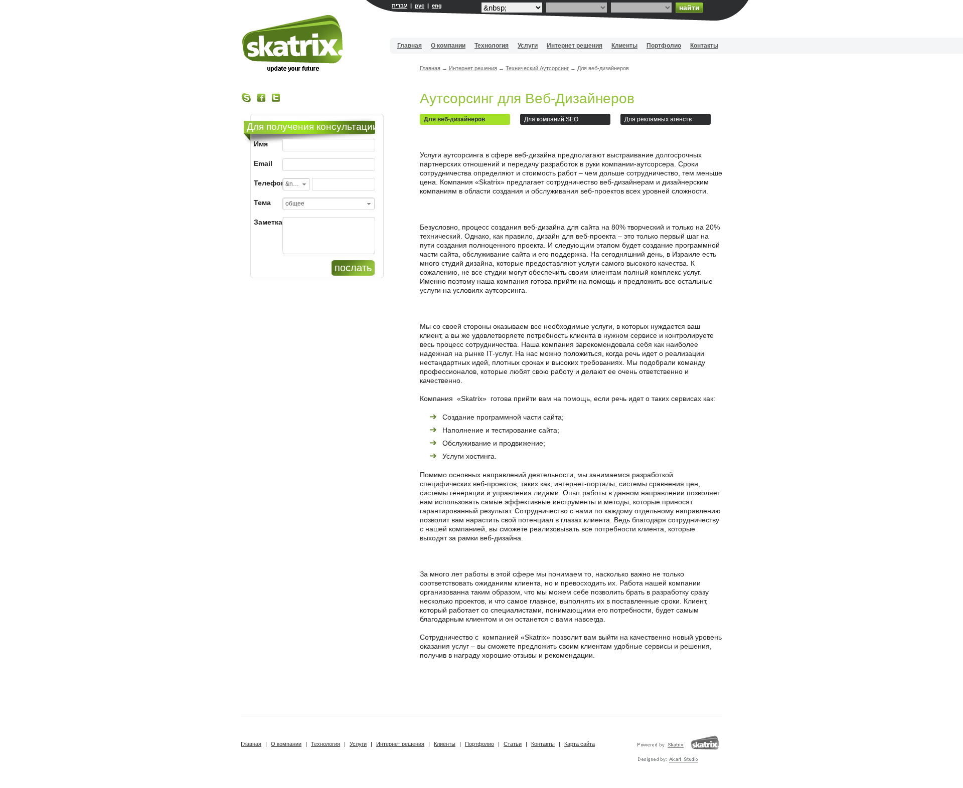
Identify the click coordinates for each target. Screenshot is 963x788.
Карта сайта (579, 744)
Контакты (704, 45)
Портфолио (664, 45)
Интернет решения (574, 45)
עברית (399, 6)
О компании (448, 45)
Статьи (513, 744)
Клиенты (624, 45)
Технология (491, 45)
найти (689, 8)
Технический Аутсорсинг (537, 68)
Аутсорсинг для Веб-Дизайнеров (527, 98)
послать (353, 267)
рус (419, 6)
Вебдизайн (293, 43)
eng (437, 6)
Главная (409, 45)
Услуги (528, 45)
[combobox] (296, 184)
